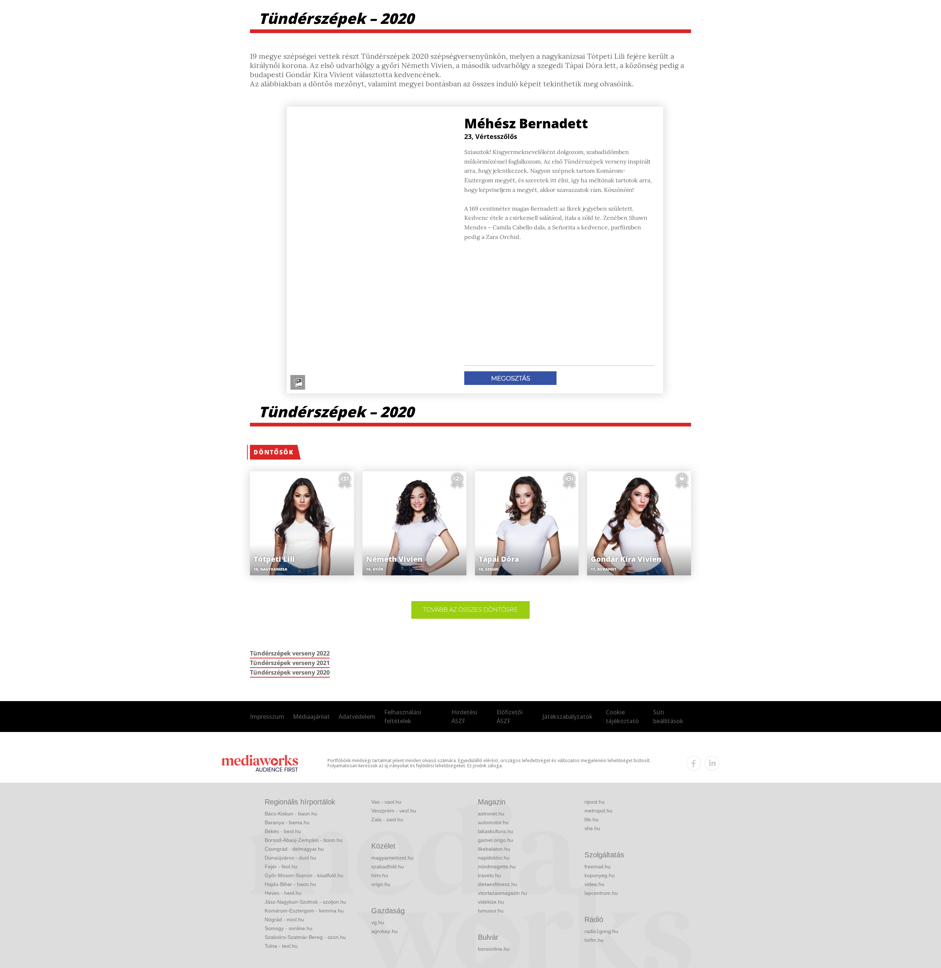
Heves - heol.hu (283, 893)
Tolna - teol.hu (281, 946)
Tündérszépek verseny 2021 (290, 663)
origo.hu (380, 884)
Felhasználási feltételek (402, 716)
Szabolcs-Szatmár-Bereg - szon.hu (305, 937)
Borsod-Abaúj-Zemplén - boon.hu (304, 840)
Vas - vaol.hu (386, 802)
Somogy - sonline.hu (288, 928)
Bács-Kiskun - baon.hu (291, 814)
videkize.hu (491, 902)
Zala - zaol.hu (387, 819)
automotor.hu (493, 822)
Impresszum (267, 716)
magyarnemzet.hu (392, 858)
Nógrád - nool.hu (284, 919)
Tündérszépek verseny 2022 (290, 653)
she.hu (592, 828)
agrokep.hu (384, 931)
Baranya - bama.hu (287, 822)
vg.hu (377, 922)
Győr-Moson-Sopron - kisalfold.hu (304, 875)
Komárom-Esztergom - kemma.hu (304, 911)
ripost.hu (594, 802)
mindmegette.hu (497, 866)
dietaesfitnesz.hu (497, 884)
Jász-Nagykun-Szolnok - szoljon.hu (305, 902)
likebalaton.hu (494, 849)
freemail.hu (597, 866)
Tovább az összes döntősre (470, 609)
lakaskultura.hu (495, 831)
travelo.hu (489, 875)
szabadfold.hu (387, 866)
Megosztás (510, 378)
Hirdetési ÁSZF (464, 716)
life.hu (591, 819)
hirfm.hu (594, 940)
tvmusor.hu (491, 911)
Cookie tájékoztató (622, 716)
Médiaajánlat (311, 716)
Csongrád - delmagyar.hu (294, 849)
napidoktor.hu (493, 858)
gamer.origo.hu (495, 840)
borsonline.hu (493, 949)
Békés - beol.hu (283, 831)
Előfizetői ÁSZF (510, 716)
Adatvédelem (357, 716)
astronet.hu (491, 814)
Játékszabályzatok (568, 716)
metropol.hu (598, 811)
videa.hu (594, 884)
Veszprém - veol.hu (393, 811)
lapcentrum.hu (601, 893)
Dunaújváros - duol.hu (290, 858)
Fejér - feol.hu (281, 866)
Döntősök (274, 452)
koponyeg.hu (599, 875)
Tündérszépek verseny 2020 (290, 672)
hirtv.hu (379, 875)
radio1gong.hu (601, 931)
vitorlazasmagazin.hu (502, 893)
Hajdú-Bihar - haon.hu (290, 884)
